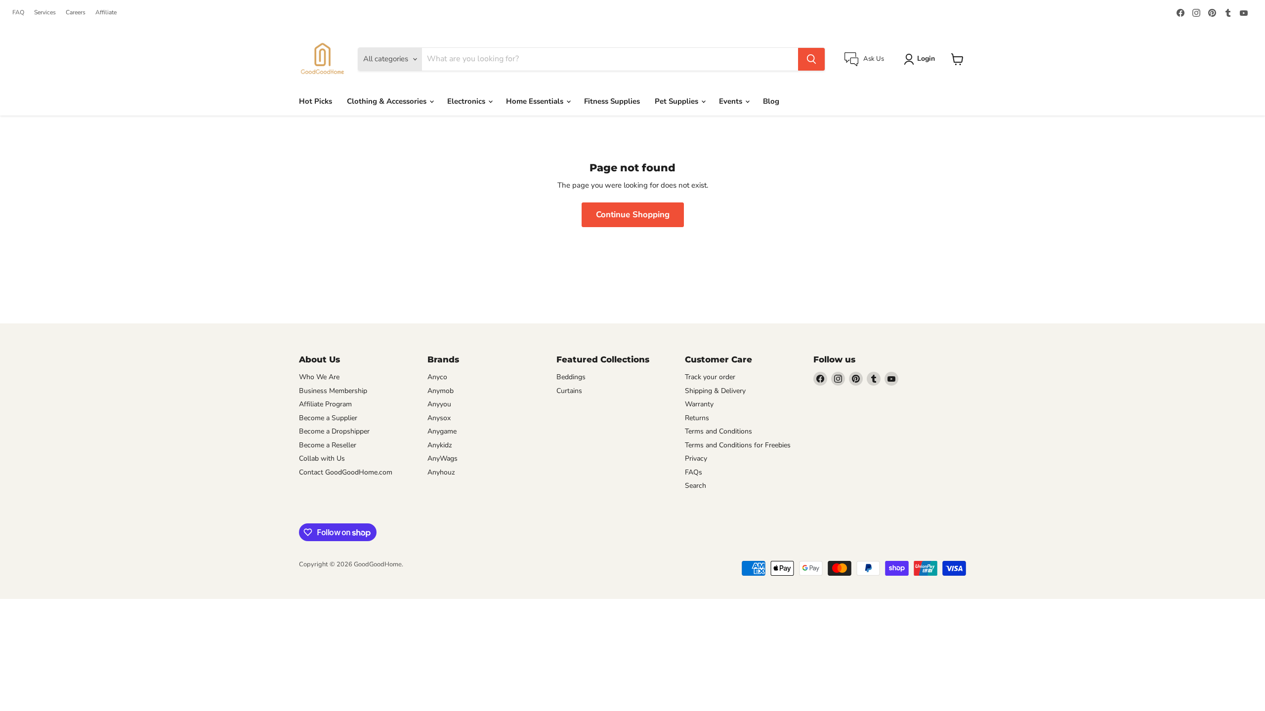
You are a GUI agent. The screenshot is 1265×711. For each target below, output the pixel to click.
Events (731, 101)
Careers (75, 12)
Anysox (439, 418)
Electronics (467, 101)
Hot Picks (315, 101)
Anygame (442, 431)
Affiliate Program (325, 404)
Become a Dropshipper (334, 431)
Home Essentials (535, 101)
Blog (771, 101)
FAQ (18, 12)
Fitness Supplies (612, 101)
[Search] (811, 59)
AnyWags (442, 458)
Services (45, 12)
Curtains (569, 390)
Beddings (571, 377)
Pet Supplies (677, 101)
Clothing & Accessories (387, 101)
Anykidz (439, 445)
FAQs (693, 472)
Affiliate (106, 12)
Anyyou (439, 404)
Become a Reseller (327, 445)
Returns (697, 418)
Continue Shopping (633, 214)
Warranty (699, 404)
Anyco (437, 377)
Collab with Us (322, 458)
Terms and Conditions (718, 431)
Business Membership (333, 390)
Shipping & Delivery (715, 390)
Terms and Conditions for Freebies (738, 445)
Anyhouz (441, 472)
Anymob (440, 390)
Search (695, 485)
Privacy (696, 458)
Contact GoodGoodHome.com (345, 472)
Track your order (710, 377)
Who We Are (319, 377)
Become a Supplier (328, 418)
